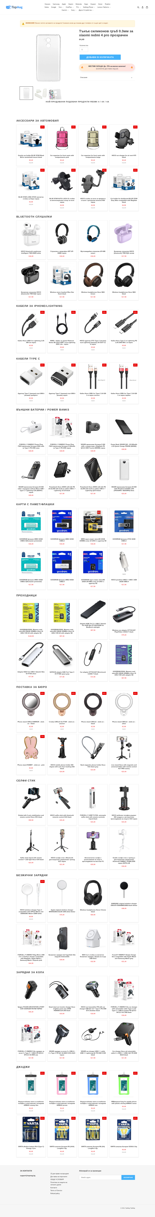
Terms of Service (56, 1190)
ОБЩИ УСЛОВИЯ (57, 1179)
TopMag (127, 1208)
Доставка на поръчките (58, 1176)
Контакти (53, 1188)
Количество (84, 45)
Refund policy (55, 1193)
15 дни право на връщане (59, 1173)
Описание (83, 77)
